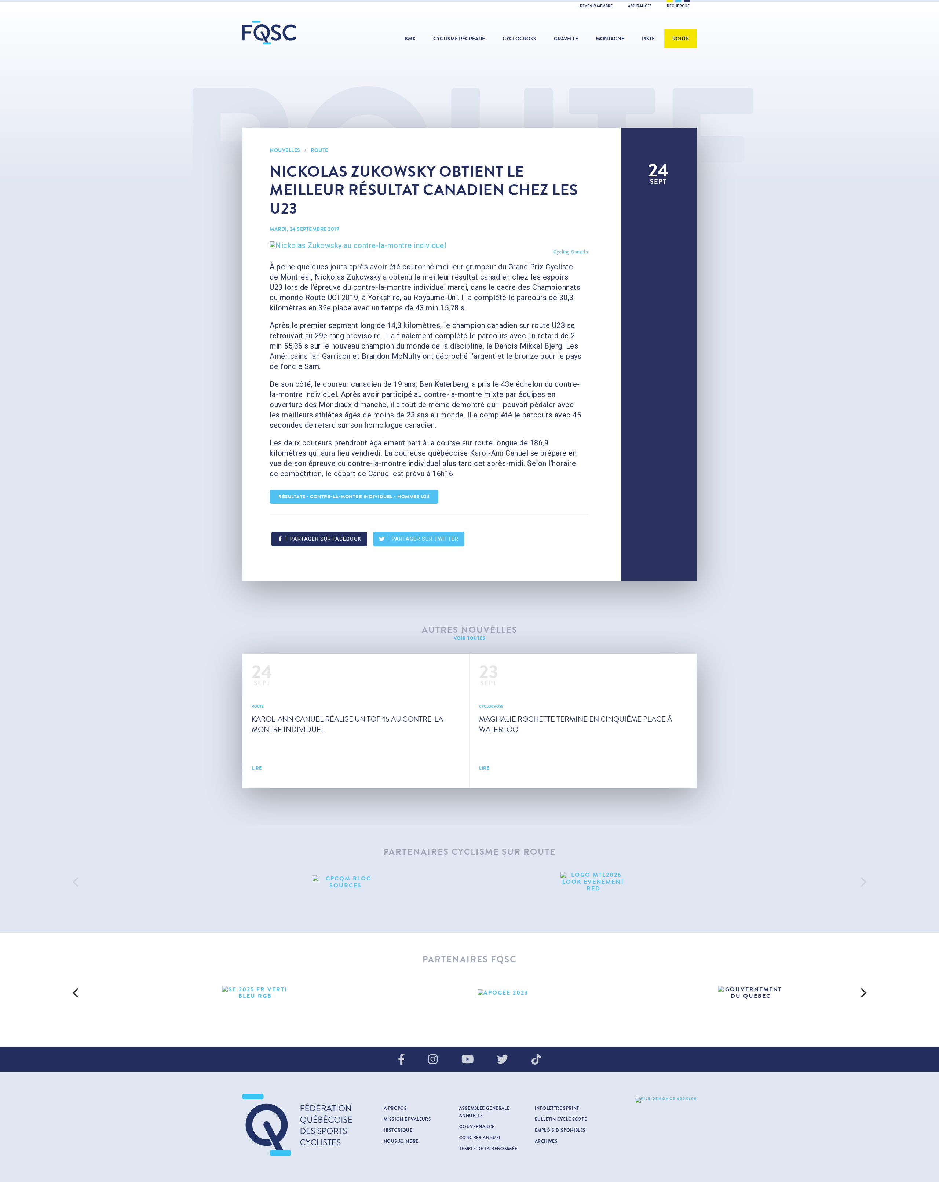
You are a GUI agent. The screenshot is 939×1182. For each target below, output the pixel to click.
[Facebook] (401, 1060)
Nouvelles (285, 150)
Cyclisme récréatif (459, 39)
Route (680, 39)
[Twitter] (502, 1060)
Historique (398, 1130)
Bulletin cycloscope (561, 1119)
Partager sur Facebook (325, 539)
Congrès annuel (480, 1137)
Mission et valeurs (407, 1119)
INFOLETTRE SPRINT (557, 1108)
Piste (648, 39)
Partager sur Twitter (425, 539)
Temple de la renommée (488, 1148)
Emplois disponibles (560, 1130)
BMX (410, 39)
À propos (395, 1108)
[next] (863, 882)
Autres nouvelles (470, 630)
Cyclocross (519, 39)
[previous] (76, 882)
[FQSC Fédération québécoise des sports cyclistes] (288, 32)
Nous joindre (401, 1141)
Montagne (610, 39)
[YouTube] (468, 1060)
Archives (546, 1141)
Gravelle (566, 39)
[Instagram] (432, 1060)
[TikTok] (536, 1060)
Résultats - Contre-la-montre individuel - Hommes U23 (354, 496)
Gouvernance (476, 1126)
